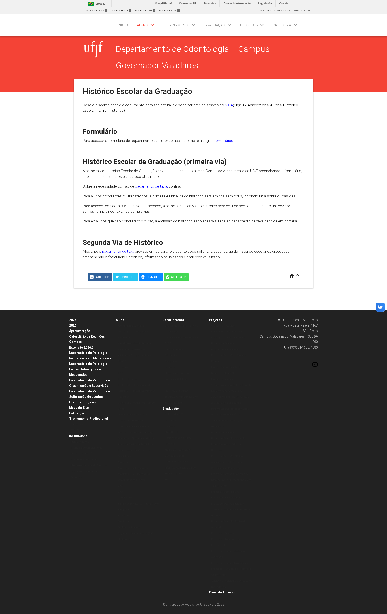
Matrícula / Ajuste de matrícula (136, 438)
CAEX (168, 343)
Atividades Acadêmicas (132, 349)
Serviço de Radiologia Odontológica (231, 580)
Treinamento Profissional (88, 418)
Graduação (214, 25)
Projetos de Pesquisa (223, 533)
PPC (167, 479)
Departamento (176, 25)
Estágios (123, 367)
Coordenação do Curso (178, 437)
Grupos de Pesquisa (223, 325)
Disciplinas (171, 361)
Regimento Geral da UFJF (86, 459)
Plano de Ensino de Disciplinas (136, 444)
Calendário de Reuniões (87, 336)
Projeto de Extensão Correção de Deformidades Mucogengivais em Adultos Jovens (231, 480)
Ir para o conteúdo (95, 10)
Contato (75, 342)
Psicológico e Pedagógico (133, 331)
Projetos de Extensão (223, 343)
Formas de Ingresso (176, 461)
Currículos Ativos (174, 455)
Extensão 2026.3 (81, 347)
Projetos (249, 25)
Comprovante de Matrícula (133, 426)
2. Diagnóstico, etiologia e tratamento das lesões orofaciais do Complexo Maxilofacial (230, 408)
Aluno (142, 25)
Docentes (170, 367)
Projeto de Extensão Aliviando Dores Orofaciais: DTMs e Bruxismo (228, 444)
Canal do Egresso (222, 592)
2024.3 (121, 485)
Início (122, 25)
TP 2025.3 (77, 424)
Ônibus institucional (129, 527)
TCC (120, 373)
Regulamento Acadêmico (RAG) (136, 533)
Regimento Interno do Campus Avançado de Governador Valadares (89, 471)
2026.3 (121, 491)
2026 (72, 325)
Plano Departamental (177, 373)
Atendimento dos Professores (135, 343)
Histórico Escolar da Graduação (136, 432)
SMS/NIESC (171, 432)
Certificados (125, 497)
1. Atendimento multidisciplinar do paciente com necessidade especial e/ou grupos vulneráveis (231, 391)
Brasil (95, 4)
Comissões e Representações (181, 337)
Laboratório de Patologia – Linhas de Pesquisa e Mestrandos (89, 369)
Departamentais (174, 349)
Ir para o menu (121, 10)
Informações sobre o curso (180, 467)
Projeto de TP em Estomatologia (229, 563)
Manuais (123, 462)
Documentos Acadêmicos (133, 414)
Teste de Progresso (129, 379)
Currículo (170, 444)
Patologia (282, 25)
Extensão (123, 515)
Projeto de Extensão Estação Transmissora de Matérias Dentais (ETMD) (231, 509)
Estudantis (171, 355)
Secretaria (124, 337)
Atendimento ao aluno (131, 325)
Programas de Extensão (225, 349)
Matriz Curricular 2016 (178, 449)
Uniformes (124, 539)
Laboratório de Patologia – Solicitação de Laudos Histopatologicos (89, 396)
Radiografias (218, 586)
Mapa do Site (263, 10)
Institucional (78, 436)
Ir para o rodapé (169, 10)
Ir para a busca (145, 10)
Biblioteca (123, 397)
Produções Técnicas (176, 390)
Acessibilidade (302, 10)
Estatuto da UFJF (81, 441)
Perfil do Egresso (174, 473)
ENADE (122, 361)
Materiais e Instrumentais (133, 468)
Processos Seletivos (176, 379)
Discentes (170, 420)
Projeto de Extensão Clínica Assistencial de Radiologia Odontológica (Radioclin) (227, 462)
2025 (72, 320)
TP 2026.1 (77, 430)
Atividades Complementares (134, 355)
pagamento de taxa (151, 186)
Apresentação (79, 331)
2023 (167, 385)
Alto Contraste (282, 10)
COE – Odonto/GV (175, 414)
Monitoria (123, 521)
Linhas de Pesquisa (222, 379)
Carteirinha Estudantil (131, 420)
